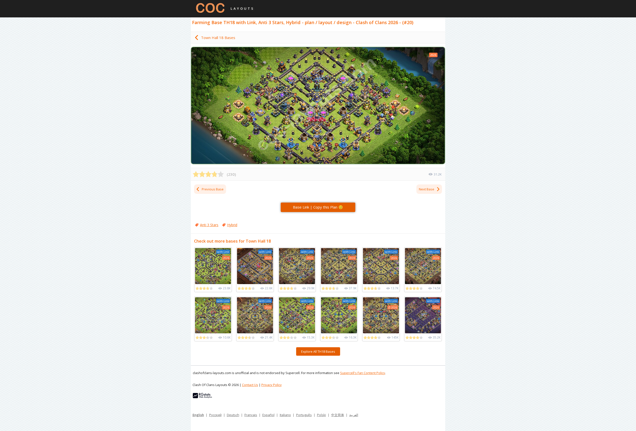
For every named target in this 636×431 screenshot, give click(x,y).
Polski (321, 415)
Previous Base (213, 189)
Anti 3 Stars (209, 224)
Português (304, 415)
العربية (353, 415)
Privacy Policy (271, 385)
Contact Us (250, 385)
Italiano (285, 415)
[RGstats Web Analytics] (202, 397)
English (198, 415)
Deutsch (233, 415)
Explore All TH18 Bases (318, 351)
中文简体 (337, 415)
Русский (215, 415)
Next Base (426, 189)
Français (250, 415)
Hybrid (232, 224)
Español (268, 415)
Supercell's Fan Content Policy (362, 373)
